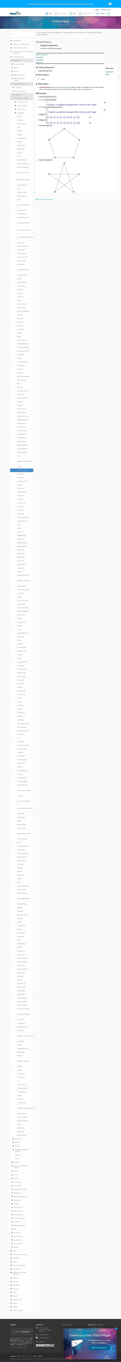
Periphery (19, 922)
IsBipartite (20, 618)
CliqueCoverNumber (22, 246)
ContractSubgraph (22, 282)
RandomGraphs (21, 109)
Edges (18, 383)
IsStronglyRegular (22, 727)
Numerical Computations (20, 1196)
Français (24, 1356)
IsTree (19, 738)
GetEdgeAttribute (21, 434)
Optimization (17, 1200)
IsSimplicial (20, 716)
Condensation (21, 264)
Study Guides (16, 1285)
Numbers (16, 1247)
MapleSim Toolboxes (18, 1310)
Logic (15, 1229)
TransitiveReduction (22, 1088)
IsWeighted (20, 752)
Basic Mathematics (19, 1214)
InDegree (19, 571)
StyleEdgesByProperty (23, 1048)
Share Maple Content (18, 57)
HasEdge (19, 528)
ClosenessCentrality (22, 257)
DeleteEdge (20, 318)
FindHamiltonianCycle (23, 416)
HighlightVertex (21, 553)
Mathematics (16, 60)
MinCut (19, 842)
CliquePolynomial (21, 253)
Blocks (19, 188)
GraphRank (20, 499)
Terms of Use (40, 1359)
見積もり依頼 (106, 9)
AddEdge (19, 131)
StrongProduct (21, 1041)
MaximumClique (21, 824)
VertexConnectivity (22, 1117)
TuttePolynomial (21, 1102)
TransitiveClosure (22, 1084)
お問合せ (97, 9)
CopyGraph (20, 289)
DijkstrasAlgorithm (22, 340)
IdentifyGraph (21, 557)
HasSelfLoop (20, 532)
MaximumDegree (21, 828)
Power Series (17, 1232)
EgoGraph (19, 387)
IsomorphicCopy (21, 691)
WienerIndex (20, 1131)
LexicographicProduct (22, 770)
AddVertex (19, 134)
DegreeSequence (21, 307)
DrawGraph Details (22, 102)
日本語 (35, 1356)
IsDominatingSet (21, 647)
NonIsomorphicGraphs (23, 886)
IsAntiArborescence (22, 600)
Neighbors (19, 878)
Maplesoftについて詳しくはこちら (18, 1347)
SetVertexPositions (22, 1005)
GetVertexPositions (22, 452)
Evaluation (16, 1162)
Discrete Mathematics (20, 84)
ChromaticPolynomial (23, 217)
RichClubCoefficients (22, 969)
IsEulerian (19, 654)
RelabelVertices (21, 951)
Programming (16, 1258)
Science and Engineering (19, 1265)
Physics (15, 1251)
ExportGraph (20, 394)
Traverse (19, 1095)
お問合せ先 (39, 1325)
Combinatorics (19, 87)
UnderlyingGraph (21, 1113)
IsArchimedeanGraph (23, 607)
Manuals (15, 1296)
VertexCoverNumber (22, 1120)
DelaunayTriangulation (23, 311)
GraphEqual (20, 477)
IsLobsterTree (21, 683)
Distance (19, 358)
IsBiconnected (21, 615)
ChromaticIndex (21, 210)
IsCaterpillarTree (21, 622)
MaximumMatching (22, 839)
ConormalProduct (22, 275)
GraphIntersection (22, 481)
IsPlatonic (19, 701)
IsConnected (20, 636)
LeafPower (20, 767)
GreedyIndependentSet (23, 517)
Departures (20, 325)
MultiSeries (18, 1142)
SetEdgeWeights (21, 994)
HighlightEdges (21, 539)
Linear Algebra (17, 1185)
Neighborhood (21, 875)
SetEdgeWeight (21, 990)
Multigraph (20, 868)
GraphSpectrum (21, 503)
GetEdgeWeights (21, 441)
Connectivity (16, 1269)
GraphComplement (22, 470)
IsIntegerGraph (21, 673)
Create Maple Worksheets (20, 48)
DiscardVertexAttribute (23, 351)
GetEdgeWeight (21, 438)
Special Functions (18, 1207)
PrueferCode (20, 936)
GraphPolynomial (21, 492)
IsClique (19, 629)
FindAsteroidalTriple (22, 398)
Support (43, 32)
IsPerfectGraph (21, 694)
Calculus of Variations (20, 1218)
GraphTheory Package (22, 98)
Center (19, 199)
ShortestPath (20, 1019)
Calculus (16, 71)
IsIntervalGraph (21, 676)
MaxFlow (19, 821)
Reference (15, 1288)
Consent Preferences (54, 1359)
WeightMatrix (20, 1128)
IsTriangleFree (21, 741)
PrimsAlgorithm (21, 933)
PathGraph (20, 918)
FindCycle (19, 405)
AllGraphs (19, 142)
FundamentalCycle (22, 430)
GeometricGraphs (22, 105)
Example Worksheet (21, 1135)
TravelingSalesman (22, 1092)
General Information (19, 64)
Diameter (19, 333)
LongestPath (20, 795)
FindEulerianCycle (22, 409)
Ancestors (20, 152)
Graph (18, 466)
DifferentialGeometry (19, 1225)
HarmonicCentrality (22, 521)
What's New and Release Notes (21, 44)
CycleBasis (20, 293)
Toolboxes (15, 1303)
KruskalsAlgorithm (22, 759)
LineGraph (20, 774)
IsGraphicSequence (22, 662)
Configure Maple (17, 1299)
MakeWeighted (21, 817)
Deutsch (29, 1356)
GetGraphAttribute (22, 445)
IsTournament (21, 734)
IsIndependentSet (21, 669)
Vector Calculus (18, 1211)
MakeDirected (21, 813)
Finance (16, 1171)
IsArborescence (21, 604)
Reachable (19, 947)
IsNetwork (20, 687)
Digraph (19, 336)
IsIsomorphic (20, 680)
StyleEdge (19, 1045)
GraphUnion (20, 506)
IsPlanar (19, 698)
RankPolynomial (21, 943)
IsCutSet (19, 640)
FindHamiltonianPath (22, 419)
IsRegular (19, 709)
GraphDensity (21, 474)
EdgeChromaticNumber (23, 376)
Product (17, 1158)
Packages (16, 1203)
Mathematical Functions (20, 1189)
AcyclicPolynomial (21, 123)
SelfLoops (19, 980)
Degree (19, 300)
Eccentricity (20, 372)
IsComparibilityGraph (23, 633)
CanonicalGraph (21, 192)
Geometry (16, 1178)
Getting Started (17, 40)
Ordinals (17, 1146)
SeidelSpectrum (21, 972)
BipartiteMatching (21, 185)
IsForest (19, 658)
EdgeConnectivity (21, 380)
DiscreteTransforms (20, 91)
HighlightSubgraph (22, 546)
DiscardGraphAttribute (23, 347)
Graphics (15, 1261)
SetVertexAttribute (22, 1001)
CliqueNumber (21, 250)
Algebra (16, 67)
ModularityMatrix (21, 857)
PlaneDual (19, 929)
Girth (18, 456)
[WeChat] (53, 1345)
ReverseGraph (21, 965)
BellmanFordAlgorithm (23, 167)
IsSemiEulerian (21, 712)
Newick (19, 882)
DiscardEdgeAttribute (23, 343)
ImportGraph (20, 560)
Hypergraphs (18, 1138)
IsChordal (19, 626)
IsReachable (20, 705)
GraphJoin (20, 485)
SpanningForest (21, 1023)
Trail (18, 1081)
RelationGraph (21, 954)
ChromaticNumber (22, 214)
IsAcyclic (19, 597)
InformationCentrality (23, 589)
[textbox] (48, 97)
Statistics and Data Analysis (20, 1254)
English (18, 1356)
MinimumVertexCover (23, 853)
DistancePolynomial (22, 362)
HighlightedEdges (21, 535)
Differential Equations (20, 75)
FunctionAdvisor (18, 1236)
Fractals (16, 1175)
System (15, 1292)
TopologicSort (20, 1077)
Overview (19, 116)
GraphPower (20, 495)
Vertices (19, 1124)
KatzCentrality (21, 756)
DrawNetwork (21, 365)
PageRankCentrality (22, 915)
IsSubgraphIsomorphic (23, 730)
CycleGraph (20, 296)
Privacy (46, 1359)
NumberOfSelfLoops (22, 893)
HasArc (19, 524)
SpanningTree (20, 1030)
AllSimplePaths (21, 149)
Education (15, 1281)
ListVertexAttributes (22, 785)
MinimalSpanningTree (22, 846)
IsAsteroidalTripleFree (23, 611)
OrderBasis (18, 1155)
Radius (19, 940)
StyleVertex (20, 1055)
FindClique (20, 401)
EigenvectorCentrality (23, 391)
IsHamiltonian (21, 665)
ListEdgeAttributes (22, 777)
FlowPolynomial (21, 427)
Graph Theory (19, 94)
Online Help (50, 32)
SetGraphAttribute (22, 998)
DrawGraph (20, 120)
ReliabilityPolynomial (22, 958)
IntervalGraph (21, 593)
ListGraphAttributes (22, 781)
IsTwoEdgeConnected (23, 745)
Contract (19, 278)
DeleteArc (19, 315)
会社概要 (13, 1325)
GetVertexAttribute (22, 448)
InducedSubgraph (21, 586)
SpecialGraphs (21, 113)
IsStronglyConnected (22, 723)
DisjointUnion (21, 354)
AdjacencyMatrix (21, 138)
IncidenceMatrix (21, 564)
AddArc (19, 127)
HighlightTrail (20, 550)
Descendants (20, 329)
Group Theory (18, 1240)
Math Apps (16, 1278)
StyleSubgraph (21, 1052)
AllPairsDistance (21, 145)
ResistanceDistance (22, 962)
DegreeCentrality (21, 304)
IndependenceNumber (23, 575)
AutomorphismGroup (23, 163)
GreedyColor (20, 513)
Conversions (17, 1222)
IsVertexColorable (22, 749)
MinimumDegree (21, 849)
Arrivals (19, 156)
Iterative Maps (18, 1182)
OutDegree (20, 911)
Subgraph (19, 1070)
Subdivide (19, 1066)
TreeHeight (20, 1099)
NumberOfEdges (21, 889)
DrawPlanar (20, 369)
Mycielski (19, 871)
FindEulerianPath (21, 412)
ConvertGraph (21, 286)
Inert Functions (18, 1243)
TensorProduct (21, 1073)
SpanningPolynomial (22, 1027)
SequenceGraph (21, 983)
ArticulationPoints (22, 160)
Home (38, 32)
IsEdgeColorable (21, 651)
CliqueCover (20, 242)
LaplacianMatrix (21, 763)
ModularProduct (21, 860)
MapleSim (15, 1307)
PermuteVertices (21, 925)
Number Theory (18, 1193)
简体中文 (40, 1356)
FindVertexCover (21, 423)
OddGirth (19, 907)
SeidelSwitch (20, 976)
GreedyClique (20, 510)
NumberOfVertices (22, 904)
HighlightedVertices (22, 542)
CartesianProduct (22, 196)
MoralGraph (20, 864)
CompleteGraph (21, 260)
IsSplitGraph (20, 720)
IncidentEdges (20, 568)
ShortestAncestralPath (23, 1009)
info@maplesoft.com (44, 1337)
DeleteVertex (20, 322)
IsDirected (20, 644)
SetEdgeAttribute (21, 987)
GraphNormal (20, 488)
